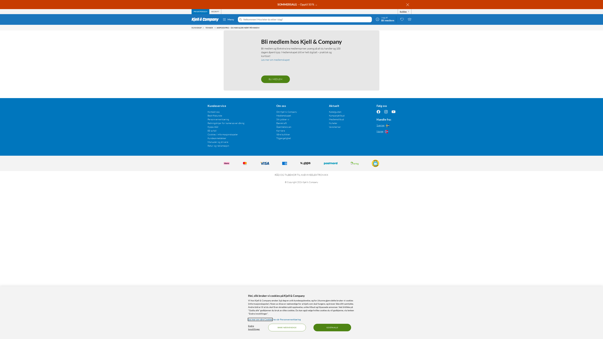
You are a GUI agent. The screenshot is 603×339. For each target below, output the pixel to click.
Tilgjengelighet (283, 138)
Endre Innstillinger (254, 328)
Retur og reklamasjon (218, 145)
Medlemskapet (283, 115)
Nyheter (333, 123)
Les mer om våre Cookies (260, 319)
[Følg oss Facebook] (378, 112)
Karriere (280, 130)
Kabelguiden (335, 111)
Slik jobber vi (282, 119)
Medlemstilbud (336, 119)
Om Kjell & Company (286, 111)
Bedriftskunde (215, 115)
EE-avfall (212, 130)
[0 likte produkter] (402, 19)
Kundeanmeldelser (217, 138)
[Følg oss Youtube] (393, 112)
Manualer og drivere (218, 142)
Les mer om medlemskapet (275, 59)
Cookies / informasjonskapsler (223, 134)
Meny (231, 19)
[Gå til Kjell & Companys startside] (206, 19)
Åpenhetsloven (283, 127)
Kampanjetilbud (337, 115)
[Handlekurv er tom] (409, 19)
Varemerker (335, 127)
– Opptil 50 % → (297, 4)
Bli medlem (275, 79)
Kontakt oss (214, 111)
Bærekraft (281, 123)
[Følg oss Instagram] (386, 112)
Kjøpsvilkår (213, 127)
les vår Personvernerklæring (287, 319)
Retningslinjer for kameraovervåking (226, 123)
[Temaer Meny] (215, 27)
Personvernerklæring (218, 119)
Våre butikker (283, 134)
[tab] (200, 11)
